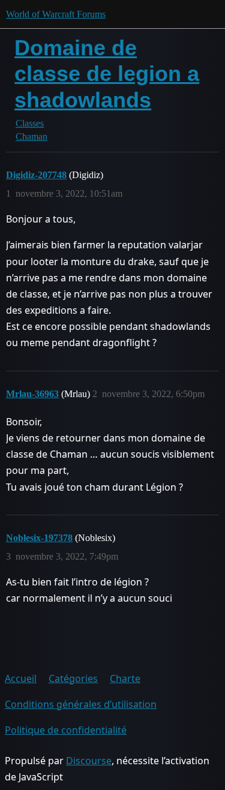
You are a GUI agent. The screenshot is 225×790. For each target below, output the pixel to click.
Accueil (21, 678)
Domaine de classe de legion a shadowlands (106, 73)
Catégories (73, 678)
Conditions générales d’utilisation (81, 704)
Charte (125, 678)
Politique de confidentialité (66, 730)
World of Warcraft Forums (56, 14)
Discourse (89, 760)
